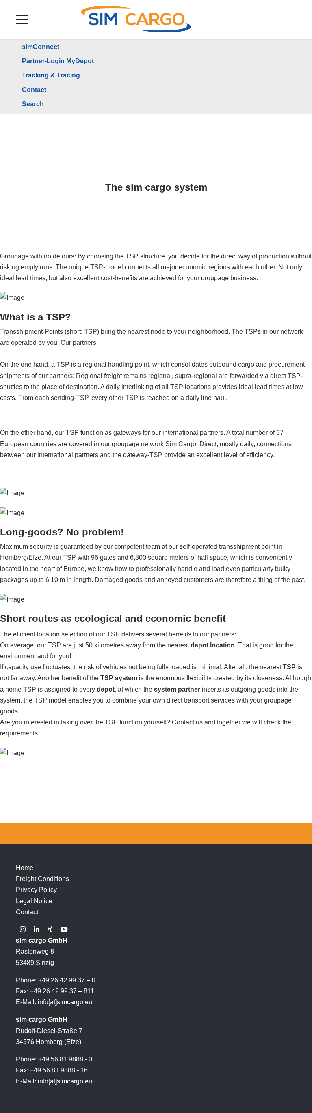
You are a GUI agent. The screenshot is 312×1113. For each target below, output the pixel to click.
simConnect (40, 46)
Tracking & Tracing (51, 75)
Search (33, 104)
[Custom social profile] (50, 929)
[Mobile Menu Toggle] (22, 19)
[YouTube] (64, 929)
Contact (34, 89)
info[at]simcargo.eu (65, 1002)
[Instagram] (23, 929)
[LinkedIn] (36, 929)
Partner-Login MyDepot (58, 61)
